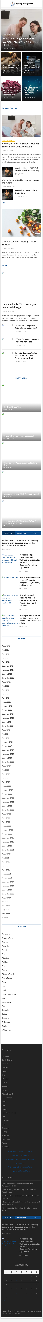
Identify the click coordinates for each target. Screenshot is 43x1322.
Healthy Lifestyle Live (9, 1311)
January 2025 (7, 710)
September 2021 (8, 850)
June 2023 (6, 774)
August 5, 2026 (30, 97)
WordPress (37, 1311)
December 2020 (8, 882)
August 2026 (6, 646)
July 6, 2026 (24, 626)
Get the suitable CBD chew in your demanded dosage (19, 306)
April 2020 (6, 914)
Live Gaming (6, 1002)
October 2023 (7, 758)
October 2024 (7, 722)
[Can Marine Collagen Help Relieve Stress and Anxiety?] (7, 328)
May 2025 (5, 694)
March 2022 (6, 826)
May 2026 (5, 658)
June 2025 (6, 690)
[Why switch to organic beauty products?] (21, 427)
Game (4, 982)
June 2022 (6, 818)
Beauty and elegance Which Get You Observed (21, 494)
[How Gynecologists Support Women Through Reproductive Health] (21, 126)
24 (6, 1293)
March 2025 (6, 702)
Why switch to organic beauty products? (19, 436)
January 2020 (7, 918)
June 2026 (6, 654)
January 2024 (7, 746)
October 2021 (7, 846)
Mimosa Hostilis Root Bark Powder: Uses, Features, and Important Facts (21, 1203)
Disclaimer (14, 1156)
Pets (3, 1006)
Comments (21, 533)
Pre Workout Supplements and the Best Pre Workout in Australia (21, 1197)
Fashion (4, 962)
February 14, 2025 (9, 186)
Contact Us (12, 1152)
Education (5, 958)
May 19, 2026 (7, 549)
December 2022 (8, 798)
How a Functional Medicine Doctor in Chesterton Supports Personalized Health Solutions (28, 600)
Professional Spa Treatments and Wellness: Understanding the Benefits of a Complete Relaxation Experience (30, 561)
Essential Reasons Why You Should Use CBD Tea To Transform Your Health (26, 355)
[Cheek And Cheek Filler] (21, 398)
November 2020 (8, 886)
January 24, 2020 (8, 248)
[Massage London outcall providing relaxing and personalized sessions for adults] (10, 615)
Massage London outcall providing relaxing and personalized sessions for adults (30, 619)
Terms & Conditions (27, 1159)
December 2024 (8, 714)
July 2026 (5, 650)
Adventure (6, 934)
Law (3, 998)
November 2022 (8, 802)
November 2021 (8, 842)
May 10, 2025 (20, 174)
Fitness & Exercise (9, 34)
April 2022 (6, 822)
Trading (4, 1026)
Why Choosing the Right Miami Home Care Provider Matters (20, 1209)
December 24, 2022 (9, 311)
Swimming (5, 1018)
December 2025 (8, 666)
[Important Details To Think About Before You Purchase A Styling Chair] (21, 514)
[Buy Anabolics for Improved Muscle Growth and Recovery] (7, 172)
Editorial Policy (20, 1163)
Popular (8, 533)
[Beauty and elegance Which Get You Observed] (21, 485)
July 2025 (5, 686)
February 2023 (7, 790)
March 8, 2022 (20, 345)
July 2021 (5, 858)
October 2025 (7, 674)
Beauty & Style (7, 938)
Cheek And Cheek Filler (12, 407)
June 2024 (6, 738)
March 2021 (6, 874)
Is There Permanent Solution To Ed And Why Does (27, 340)
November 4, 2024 (21, 196)
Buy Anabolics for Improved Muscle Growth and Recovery (27, 169)
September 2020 (8, 894)
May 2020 (5, 910)
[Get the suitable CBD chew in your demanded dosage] (21, 286)
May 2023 (5, 778)
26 (16, 1293)
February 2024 (7, 742)
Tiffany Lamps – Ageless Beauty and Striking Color (20, 464)
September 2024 (8, 726)
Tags (34, 533)
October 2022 (7, 806)
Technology (6, 1022)
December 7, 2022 (21, 331)
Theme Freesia (29, 1311)
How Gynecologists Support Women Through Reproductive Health (20, 42)
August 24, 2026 (9, 73)
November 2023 (8, 754)
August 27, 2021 (21, 361)
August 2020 (6, 898)
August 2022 (6, 814)
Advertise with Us (12, 1159)
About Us (28, 1152)
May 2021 (5, 866)
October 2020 (7, 890)
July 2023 (5, 770)
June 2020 (6, 906)
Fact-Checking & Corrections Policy (20, 1167)
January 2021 (7, 878)
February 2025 (7, 706)
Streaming (5, 1010)
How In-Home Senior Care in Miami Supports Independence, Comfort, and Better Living (30, 581)
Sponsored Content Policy (21, 1171)
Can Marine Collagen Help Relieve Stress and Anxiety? (26, 326)
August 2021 (6, 854)
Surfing (4, 1014)
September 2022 (8, 810)
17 (6, 1289)
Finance (4, 970)
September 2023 (8, 762)
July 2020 (5, 902)
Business (5, 942)
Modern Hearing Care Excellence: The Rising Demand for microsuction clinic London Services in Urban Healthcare (20, 543)
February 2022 (7, 830)
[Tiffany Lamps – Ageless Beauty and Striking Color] (21, 456)
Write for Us (25, 1156)
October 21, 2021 (9, 438)
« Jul (3, 1301)
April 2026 (6, 662)
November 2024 (8, 718)
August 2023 (6, 766)
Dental (4, 950)
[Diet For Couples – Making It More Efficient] (21, 223)
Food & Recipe (7, 978)
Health (4, 990)
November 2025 (8, 670)
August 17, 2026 (30, 73)
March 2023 (6, 786)
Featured (5, 966)
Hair (3, 986)
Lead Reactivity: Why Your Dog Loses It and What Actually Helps (19, 1191)
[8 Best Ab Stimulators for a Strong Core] (7, 194)
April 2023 (6, 782)
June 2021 (6, 862)
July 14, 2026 (24, 571)
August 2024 (6, 730)
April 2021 (6, 870)
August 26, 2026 (9, 48)
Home (21, 1152)
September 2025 (8, 678)
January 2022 (7, 834)
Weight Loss (6, 1030)
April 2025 (6, 698)
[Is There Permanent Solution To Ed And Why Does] (7, 342)
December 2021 (8, 838)
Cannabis (5, 946)
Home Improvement (9, 994)
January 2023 (7, 794)
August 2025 (6, 682)
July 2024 (5, 734)
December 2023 (8, 750)
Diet (3, 954)
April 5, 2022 (8, 409)
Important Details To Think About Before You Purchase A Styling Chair (20, 522)
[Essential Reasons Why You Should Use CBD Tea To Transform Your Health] (7, 355)
